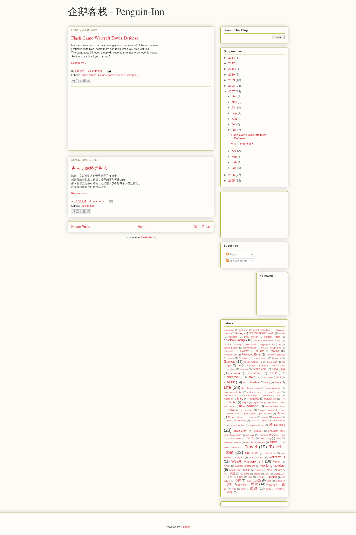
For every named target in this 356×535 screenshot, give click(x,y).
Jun (234, 130)
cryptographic (267, 344)
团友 (250, 477)
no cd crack (247, 410)
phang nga (249, 413)
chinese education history (267, 340)
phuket (281, 413)
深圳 (230, 484)
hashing (244, 369)
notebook (273, 410)
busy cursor (251, 337)
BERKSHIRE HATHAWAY (261, 333)
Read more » (79, 62)
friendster (243, 358)
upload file (270, 453)
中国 (270, 470)
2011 (231, 68)
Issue (273, 373)
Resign (265, 420)
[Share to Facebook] (85, 81)
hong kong (278, 369)
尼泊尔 (272, 477)
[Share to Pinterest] (89, 81)
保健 (232, 473)
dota (263, 347)
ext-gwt (260, 351)
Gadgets (276, 358)
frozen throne (88, 75)
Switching (265, 438)
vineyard (239, 457)
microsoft (228, 398)
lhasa (277, 382)
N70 (283, 398)
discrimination (249, 347)
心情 (238, 480)
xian (247, 470)
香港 (230, 492)
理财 (254, 484)
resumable (279, 420)
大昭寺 (260, 477)
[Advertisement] (141, 118)
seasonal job (256, 425)
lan (244, 382)
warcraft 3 (132, 75)
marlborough (250, 395)
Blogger (185, 526)
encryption (229, 351)
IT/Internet (232, 377)
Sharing (277, 424)
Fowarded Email (251, 354)
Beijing (239, 333)
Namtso (232, 402)
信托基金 (244, 473)
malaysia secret (255, 392)
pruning (277, 417)
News (231, 409)
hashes (231, 369)
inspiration (234, 373)
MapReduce (275, 392)
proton (264, 417)
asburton (243, 330)
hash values (278, 365)
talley (278, 438)
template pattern (232, 442)
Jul (234, 124)
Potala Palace (235, 417)
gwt (229, 365)
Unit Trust (251, 453)
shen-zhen (240, 430)
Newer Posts (80, 226)
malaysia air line (273, 388)
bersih (282, 333)
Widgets (277, 461)
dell (279, 344)
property (252, 417)
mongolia (254, 398)
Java (251, 377)
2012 (232, 63)
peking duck (233, 413)
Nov (235, 102)
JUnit (278, 377)
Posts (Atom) (149, 237)
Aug (235, 118)
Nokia (261, 410)
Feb (235, 162)
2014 (232, 57)
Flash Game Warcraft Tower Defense (104, 38)
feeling (85, 205)
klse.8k (229, 382)
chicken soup (234, 340)
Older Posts (202, 226)
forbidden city (230, 354)
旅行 (269, 480)
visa (251, 457)
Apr (234, 151)
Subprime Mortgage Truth (272, 435)
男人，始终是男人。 (91, 168)
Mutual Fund (270, 398)
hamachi (263, 365)
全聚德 (257, 473)
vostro (261, 457)
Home (141, 226)
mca (278, 395)
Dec (235, 96)
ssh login (250, 435)
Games (102, 75)
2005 (232, 180)
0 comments (95, 70)
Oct (234, 107)
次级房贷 (280, 480)
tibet (273, 442)
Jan (234, 167)
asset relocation (261, 330)
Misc (240, 398)
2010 (232, 74)
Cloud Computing (232, 344)
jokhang (268, 377)
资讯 (268, 488)
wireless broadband (245, 466)
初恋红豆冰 (279, 473)
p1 (283, 410)
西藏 (253, 488)
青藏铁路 (280, 488)
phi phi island (265, 413)
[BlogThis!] (77, 81)
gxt (239, 365)
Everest (244, 351)
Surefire (251, 438)
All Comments (238, 260)
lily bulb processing (251, 388)
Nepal (245, 402)
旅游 (258, 480)
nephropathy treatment (264, 402)
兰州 (267, 473)
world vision (235, 470)
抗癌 (248, 480)
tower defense (116, 75)
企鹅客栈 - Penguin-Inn (116, 11)
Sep (235, 113)
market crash (231, 395)
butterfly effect (272, 337)
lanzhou (255, 382)
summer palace (235, 438)
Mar (235, 156)
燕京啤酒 (242, 484)
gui (283, 362)
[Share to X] (81, 81)
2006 (232, 175)
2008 (232, 85)
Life (92, 205)
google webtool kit (253, 362)
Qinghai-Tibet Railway (235, 420)
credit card (250, 344)
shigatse (258, 431)
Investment (255, 373)
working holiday (272, 465)
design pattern (231, 347)
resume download (236, 425)
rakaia (254, 420)
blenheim (232, 337)
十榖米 (239, 477)
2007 (232, 91)
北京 (229, 477)
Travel (251, 446)
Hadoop (251, 365)
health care (259, 369)
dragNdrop (275, 347)
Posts (233, 254)
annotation (229, 330)
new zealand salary (275, 406)
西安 (243, 488)
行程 (234, 488)
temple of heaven (255, 442)
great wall (272, 362)
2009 (232, 80)
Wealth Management (247, 461)
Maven (266, 395)
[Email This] (73, 81)
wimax (227, 466)
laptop (267, 382)
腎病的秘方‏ (272, 484)
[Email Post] (108, 70)
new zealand (248, 406)
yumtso (259, 470)
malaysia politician (233, 392)
